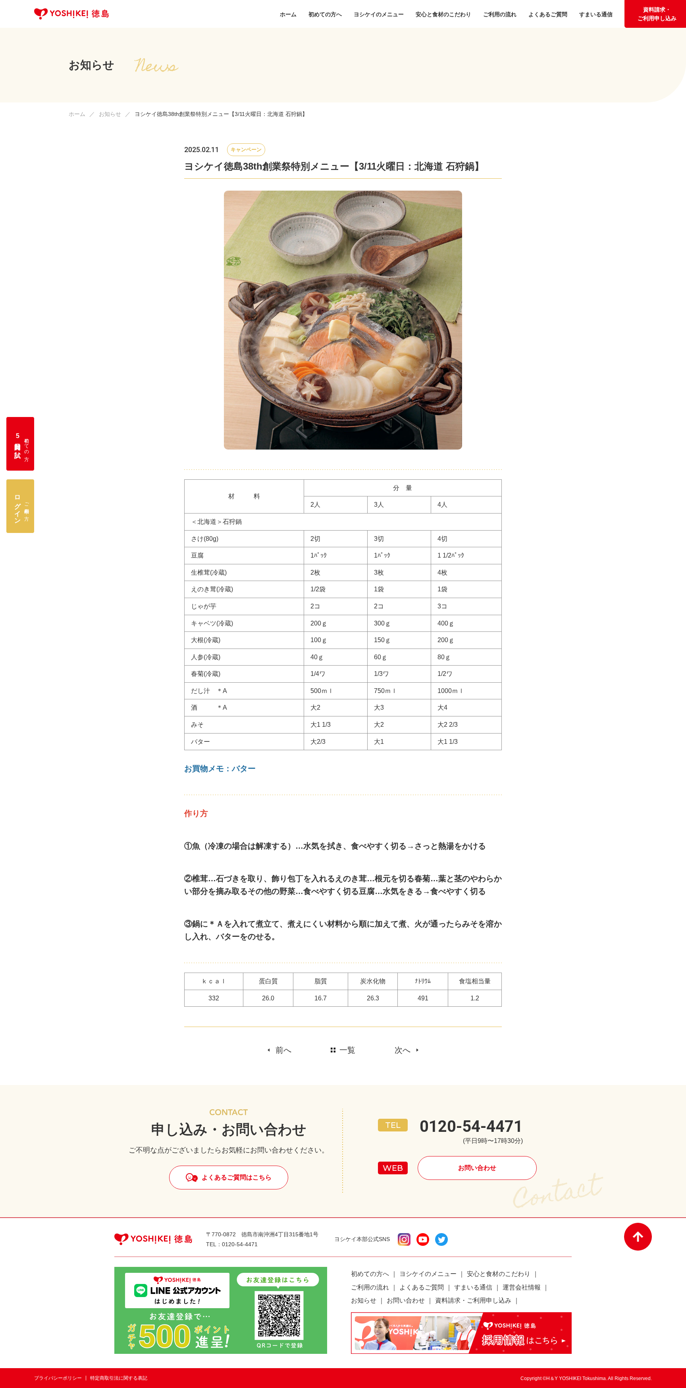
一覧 (347, 1050)
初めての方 (21, 443)
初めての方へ (370, 1273)
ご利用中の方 (21, 506)
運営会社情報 (522, 1287)
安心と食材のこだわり (498, 1273)
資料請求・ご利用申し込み (657, 13)
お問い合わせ (477, 1167)
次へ (402, 1050)
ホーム (77, 114)
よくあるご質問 (421, 1287)
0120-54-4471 (471, 1126)
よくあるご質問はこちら (237, 1177)
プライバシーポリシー (58, 1378)
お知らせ (110, 114)
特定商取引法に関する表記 (118, 1378)
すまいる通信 (473, 1287)
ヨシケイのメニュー (428, 1273)
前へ (283, 1050)
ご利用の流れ (370, 1287)
